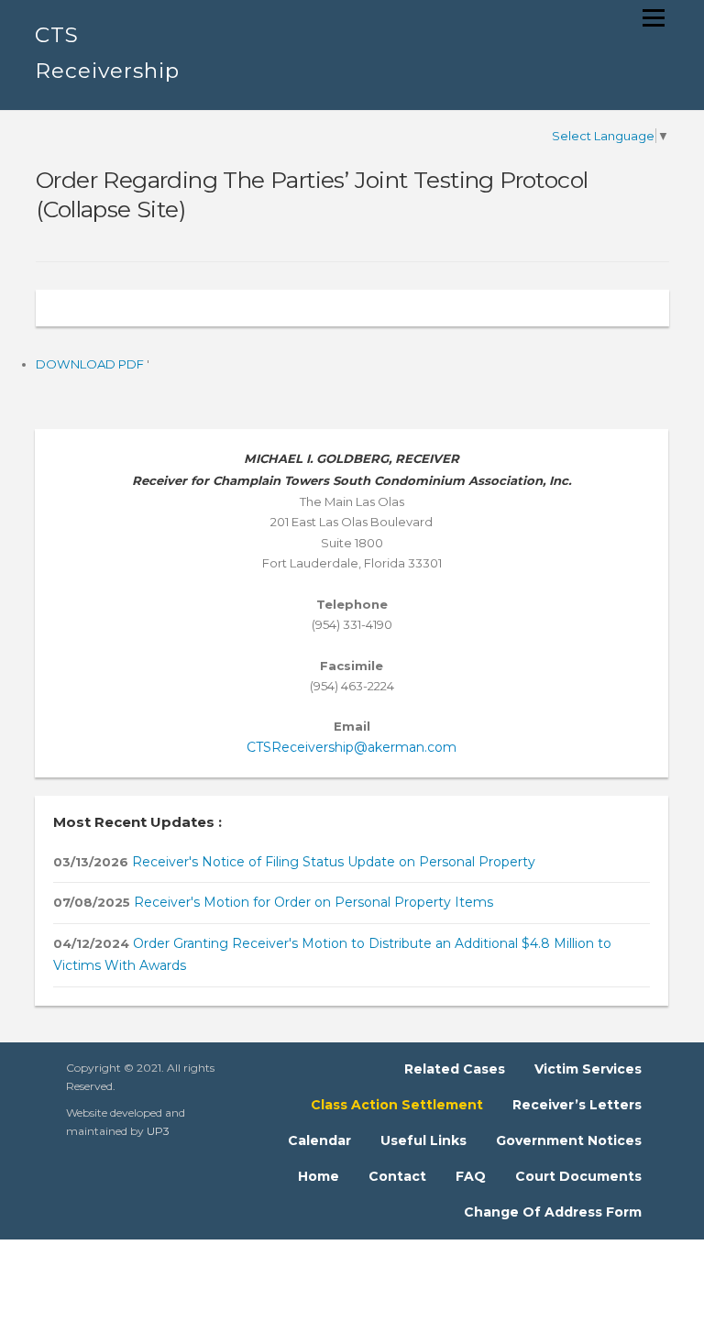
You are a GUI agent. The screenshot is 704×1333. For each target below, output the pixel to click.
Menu (653, 17)
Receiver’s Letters (577, 1104)
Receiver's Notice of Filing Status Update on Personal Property (331, 862)
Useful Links (423, 1140)
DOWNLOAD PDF (91, 364)
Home (318, 1176)
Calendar (319, 1140)
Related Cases (454, 1069)
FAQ (471, 1176)
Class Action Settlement (397, 1104)
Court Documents (578, 1176)
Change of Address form (553, 1212)
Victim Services (588, 1069)
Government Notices (569, 1140)
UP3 (158, 1131)
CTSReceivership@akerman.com (351, 747)
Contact (397, 1176)
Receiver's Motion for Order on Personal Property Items (311, 902)
